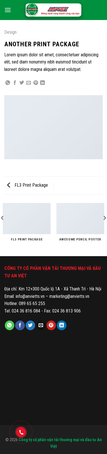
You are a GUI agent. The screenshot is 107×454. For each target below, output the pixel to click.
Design (10, 32)
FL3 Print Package (30, 185)
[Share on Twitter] (21, 82)
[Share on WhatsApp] (7, 82)
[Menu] (7, 10)
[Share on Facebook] (15, 82)
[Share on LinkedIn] (42, 82)
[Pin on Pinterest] (35, 82)
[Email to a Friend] (28, 82)
